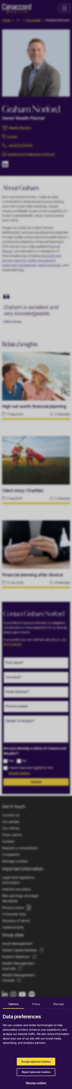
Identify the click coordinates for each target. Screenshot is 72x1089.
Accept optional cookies (36, 1061)
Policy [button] (36, 1004)
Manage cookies (36, 1082)
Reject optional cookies (36, 1071)
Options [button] (13, 1004)
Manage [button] (58, 1004)
